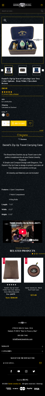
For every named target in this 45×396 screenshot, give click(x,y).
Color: (4, 112)
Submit (40, 363)
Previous (2, 70)
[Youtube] (19, 371)
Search (42, 11)
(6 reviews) (5, 94)
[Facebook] (11, 371)
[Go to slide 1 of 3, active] (32, 253)
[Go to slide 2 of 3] (34, 253)
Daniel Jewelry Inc (14, 384)
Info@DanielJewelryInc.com (22, 339)
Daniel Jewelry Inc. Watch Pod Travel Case (33, 289)
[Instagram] (26, 371)
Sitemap (40, 384)
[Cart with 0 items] (42, 5)
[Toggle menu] (3, 5)
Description (23, 135)
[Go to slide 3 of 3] (36, 253)
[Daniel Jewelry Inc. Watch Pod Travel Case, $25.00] (33, 270)
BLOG (25, 379)
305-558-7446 (22, 335)
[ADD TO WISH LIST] (30, 123)
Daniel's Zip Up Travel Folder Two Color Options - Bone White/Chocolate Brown (11, 290)
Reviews (24, 139)
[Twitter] (34, 371)
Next (43, 70)
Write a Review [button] (14, 94)
